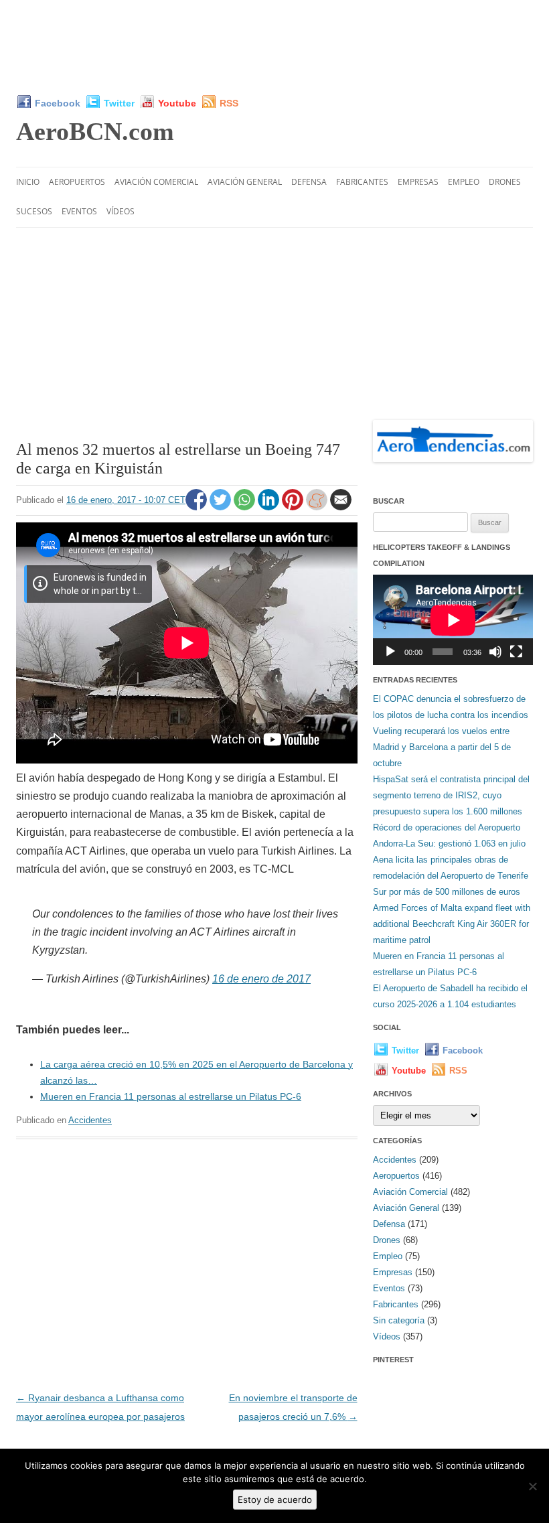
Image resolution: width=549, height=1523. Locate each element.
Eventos (79, 211)
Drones (505, 182)
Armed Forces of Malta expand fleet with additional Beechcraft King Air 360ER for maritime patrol (451, 924)
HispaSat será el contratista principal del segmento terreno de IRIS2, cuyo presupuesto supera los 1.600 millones (451, 795)
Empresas (418, 182)
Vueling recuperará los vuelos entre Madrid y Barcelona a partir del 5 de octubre (442, 747)
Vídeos (120, 211)
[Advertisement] (274, 47)
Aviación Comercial (156, 182)
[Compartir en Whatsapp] (246, 507)
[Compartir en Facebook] (197, 507)
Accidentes (90, 1120)
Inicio (28, 182)
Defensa (309, 182)
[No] (532, 1486)
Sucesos (34, 211)
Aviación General (245, 182)
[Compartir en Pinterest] (294, 507)
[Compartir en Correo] (340, 507)
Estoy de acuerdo (275, 1499)
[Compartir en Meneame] (318, 507)
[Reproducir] (390, 651)
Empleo (463, 182)
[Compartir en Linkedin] (270, 507)
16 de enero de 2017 (261, 979)
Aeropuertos (77, 182)
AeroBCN (95, 131)
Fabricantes (362, 182)
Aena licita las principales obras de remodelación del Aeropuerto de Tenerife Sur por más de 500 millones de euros (450, 876)
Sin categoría (398, 1320)
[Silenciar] (495, 651)
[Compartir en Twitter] (222, 507)
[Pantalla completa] (516, 651)
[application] (453, 620)
